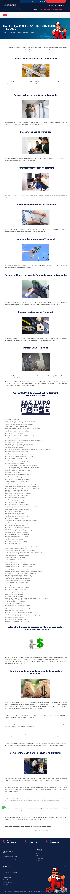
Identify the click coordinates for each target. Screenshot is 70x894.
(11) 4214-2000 (44, 9)
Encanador (6, 879)
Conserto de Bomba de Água (10, 872)
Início (4, 32)
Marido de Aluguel (7, 882)
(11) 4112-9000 (33, 842)
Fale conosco (39, 858)
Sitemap (38, 860)
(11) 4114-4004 (54, 842)
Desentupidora (7, 877)
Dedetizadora (6, 875)
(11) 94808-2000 (58, 9)
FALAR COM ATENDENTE (56, 5)
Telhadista (5, 884)
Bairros (38, 855)
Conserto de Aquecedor (9, 870)
